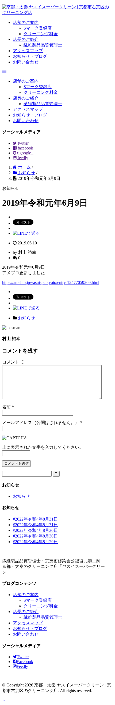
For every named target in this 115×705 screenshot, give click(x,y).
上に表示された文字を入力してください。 (42, 447)
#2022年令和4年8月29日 (35, 541)
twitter (23, 143)
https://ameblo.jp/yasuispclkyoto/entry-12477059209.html (50, 282)
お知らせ (26, 318)
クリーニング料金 (41, 33)
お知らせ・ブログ (30, 56)
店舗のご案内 (26, 22)
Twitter (23, 656)
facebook (25, 148)
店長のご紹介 (26, 39)
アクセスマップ (28, 50)
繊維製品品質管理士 (43, 45)
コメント (13, 362)
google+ (25, 153)
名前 (6, 407)
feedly (22, 157)
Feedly (22, 666)
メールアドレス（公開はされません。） (40, 422)
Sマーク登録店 (38, 28)
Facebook (25, 661)
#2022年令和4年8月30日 (35, 530)
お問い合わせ (26, 62)
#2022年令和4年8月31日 (35, 519)
